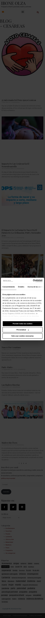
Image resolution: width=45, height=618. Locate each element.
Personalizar (21, 330)
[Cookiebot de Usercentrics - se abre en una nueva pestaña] (32, 280)
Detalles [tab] (21, 287)
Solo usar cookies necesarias (22, 336)
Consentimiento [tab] (9, 287)
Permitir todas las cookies (22, 324)
